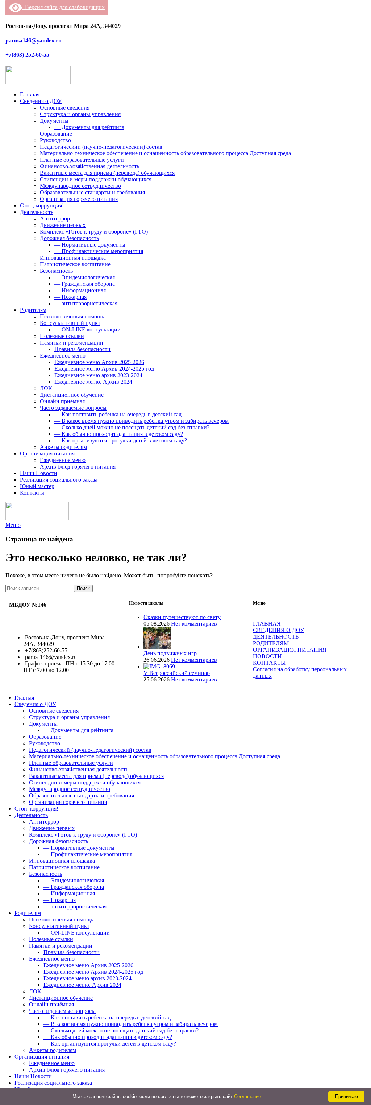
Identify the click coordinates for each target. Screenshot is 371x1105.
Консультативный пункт (70, 323)
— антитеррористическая (85, 303)
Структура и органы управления (80, 114)
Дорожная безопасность (69, 238)
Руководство (55, 140)
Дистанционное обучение (72, 395)
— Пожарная (70, 297)
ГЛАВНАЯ (267, 623)
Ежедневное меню (63, 355)
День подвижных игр (170, 653)
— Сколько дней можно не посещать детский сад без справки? (131, 427)
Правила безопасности (82, 349)
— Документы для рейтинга (89, 127)
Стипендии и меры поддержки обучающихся (95, 179)
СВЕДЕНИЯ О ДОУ (278, 630)
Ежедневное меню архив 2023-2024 (98, 375)
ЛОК (46, 388)
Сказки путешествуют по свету (182, 617)
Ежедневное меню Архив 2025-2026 (99, 362)
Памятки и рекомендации (71, 342)
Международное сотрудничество (80, 186)
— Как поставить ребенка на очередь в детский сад (118, 414)
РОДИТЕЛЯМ (271, 643)
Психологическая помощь (72, 316)
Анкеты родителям (63, 447)
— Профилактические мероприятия (98, 251)
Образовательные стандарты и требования (92, 192)
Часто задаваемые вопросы (73, 408)
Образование (56, 134)
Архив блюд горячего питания (78, 466)
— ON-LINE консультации (87, 329)
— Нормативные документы (89, 245)
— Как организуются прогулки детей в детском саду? (120, 440)
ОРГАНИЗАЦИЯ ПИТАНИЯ (289, 650)
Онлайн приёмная (62, 401)
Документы (54, 120)
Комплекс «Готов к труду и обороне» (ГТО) (94, 231)
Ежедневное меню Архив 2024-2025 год (104, 369)
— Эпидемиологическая (84, 277)
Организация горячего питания (79, 199)
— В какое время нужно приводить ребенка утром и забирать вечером (141, 421)
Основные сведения (64, 107)
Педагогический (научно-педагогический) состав (101, 147)
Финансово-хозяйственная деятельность (89, 166)
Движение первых (63, 225)
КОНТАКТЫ (269, 663)
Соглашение (247, 1096)
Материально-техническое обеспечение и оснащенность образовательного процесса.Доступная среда (165, 153)
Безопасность (56, 271)
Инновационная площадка (73, 258)
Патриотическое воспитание (75, 264)
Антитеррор (55, 218)
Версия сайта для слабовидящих (63, 7)
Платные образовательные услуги (82, 160)
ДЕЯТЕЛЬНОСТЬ (276, 637)
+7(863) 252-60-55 (27, 54)
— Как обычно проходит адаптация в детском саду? (118, 434)
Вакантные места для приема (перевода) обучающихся (107, 173)
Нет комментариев (194, 623)
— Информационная (80, 290)
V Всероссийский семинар (176, 673)
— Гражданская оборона (84, 284)
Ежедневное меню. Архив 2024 (93, 382)
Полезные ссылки (62, 336)
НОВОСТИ (267, 656)
